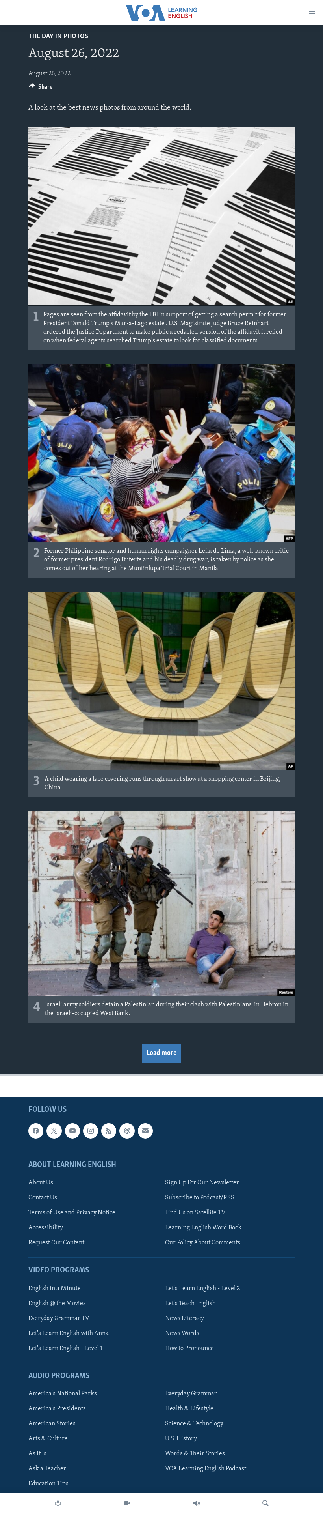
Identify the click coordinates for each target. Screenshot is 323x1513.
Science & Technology (194, 1424)
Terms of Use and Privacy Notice (71, 1213)
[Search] (265, 1503)
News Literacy (184, 1318)
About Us (40, 1183)
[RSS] (108, 1131)
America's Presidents (57, 1409)
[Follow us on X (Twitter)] (53, 1131)
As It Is (37, 1454)
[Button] (40, 88)
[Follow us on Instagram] (90, 1131)
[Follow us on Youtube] (72, 1131)
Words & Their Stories (195, 1454)
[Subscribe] (145, 1131)
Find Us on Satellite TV (195, 1213)
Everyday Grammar (191, 1394)
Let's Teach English (190, 1303)
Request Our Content (56, 1243)
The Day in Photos (58, 36)
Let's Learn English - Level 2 (202, 1288)
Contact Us (42, 1198)
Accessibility (45, 1228)
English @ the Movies (57, 1303)
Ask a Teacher (47, 1469)
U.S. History (181, 1439)
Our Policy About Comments (202, 1243)
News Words (182, 1333)
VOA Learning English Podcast (205, 1469)
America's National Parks (62, 1394)
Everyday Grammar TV (58, 1318)
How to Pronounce (189, 1348)
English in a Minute (54, 1288)
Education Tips (48, 1484)
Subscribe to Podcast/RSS (199, 1198)
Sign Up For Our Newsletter (202, 1183)
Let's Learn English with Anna (68, 1333)
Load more (161, 1053)
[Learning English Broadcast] (196, 1503)
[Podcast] (126, 1131)
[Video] (127, 1503)
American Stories (52, 1424)
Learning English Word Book (203, 1228)
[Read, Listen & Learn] (58, 1503)
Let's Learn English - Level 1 (65, 1348)
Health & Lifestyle (189, 1409)
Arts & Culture (48, 1439)
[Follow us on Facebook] (35, 1131)
